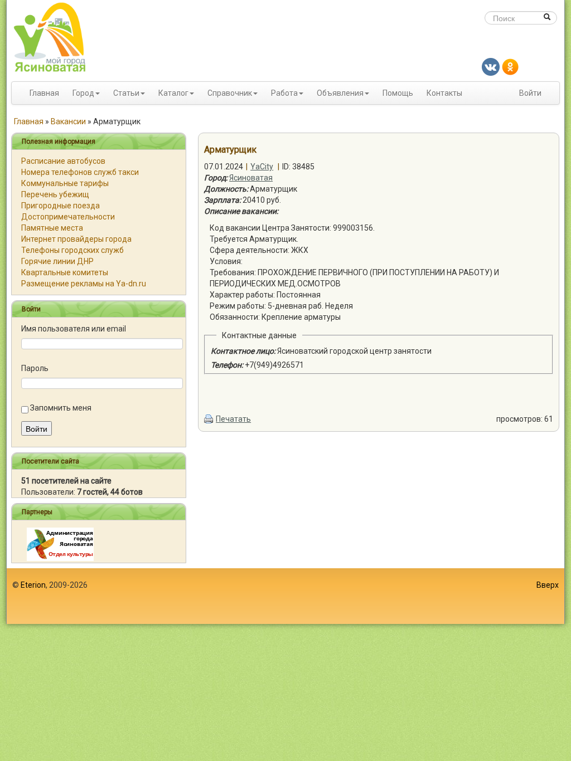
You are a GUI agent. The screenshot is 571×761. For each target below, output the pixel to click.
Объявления (340, 93)
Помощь (398, 93)
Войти (530, 93)
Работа (284, 93)
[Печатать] (209, 418)
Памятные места (52, 227)
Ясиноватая (251, 177)
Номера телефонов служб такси (80, 172)
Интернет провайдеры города (76, 239)
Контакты (444, 93)
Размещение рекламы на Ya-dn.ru (83, 283)
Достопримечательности (68, 216)
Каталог (173, 93)
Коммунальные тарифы (65, 183)
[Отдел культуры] (60, 543)
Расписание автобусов (63, 161)
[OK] (510, 66)
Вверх (547, 584)
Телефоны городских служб (72, 250)
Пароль (35, 368)
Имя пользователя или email (73, 328)
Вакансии (68, 121)
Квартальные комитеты (64, 272)
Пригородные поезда (60, 205)
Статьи (126, 93)
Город (83, 93)
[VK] (491, 66)
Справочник (229, 93)
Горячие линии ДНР (57, 261)
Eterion (33, 584)
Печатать (233, 418)
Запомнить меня (60, 407)
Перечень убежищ (55, 194)
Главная (44, 93)
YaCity (261, 166)
